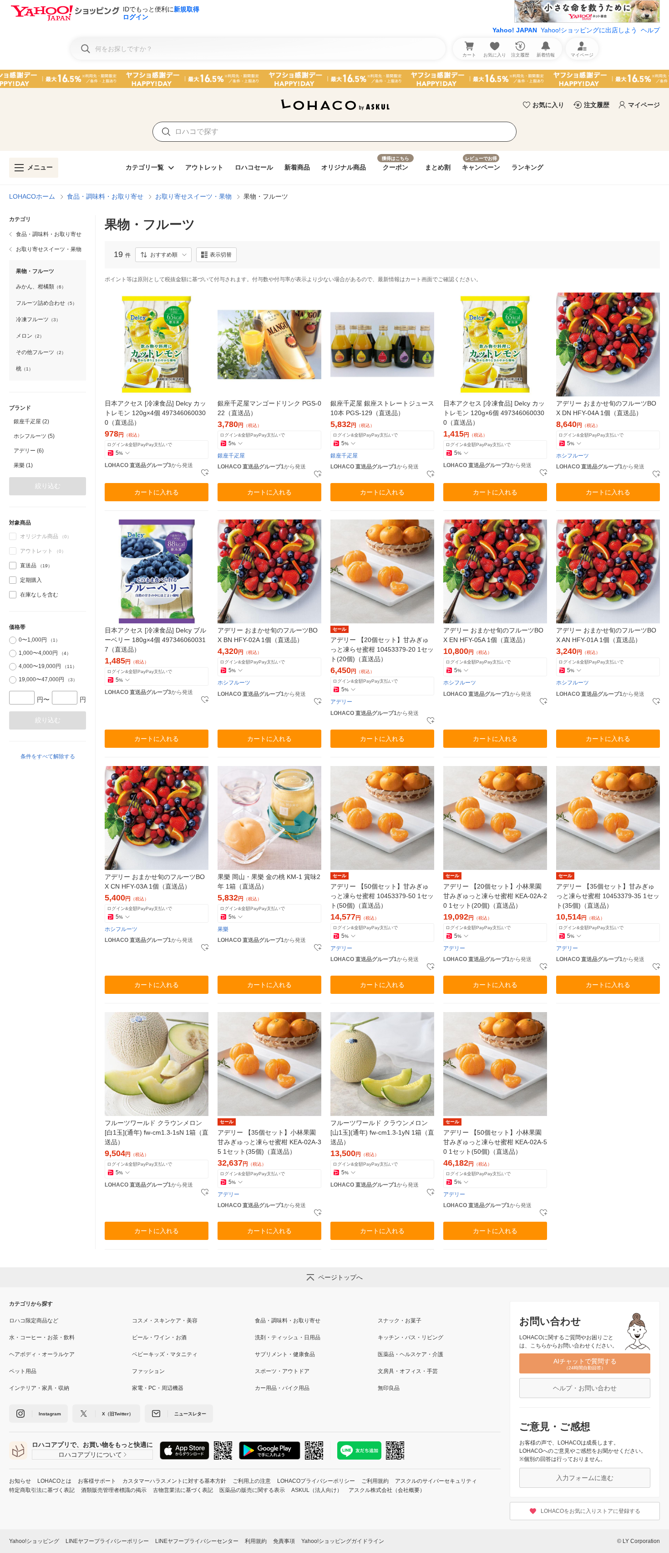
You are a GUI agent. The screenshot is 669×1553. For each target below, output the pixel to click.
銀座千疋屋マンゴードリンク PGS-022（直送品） (269, 408)
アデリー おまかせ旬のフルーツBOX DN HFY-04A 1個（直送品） (606, 408)
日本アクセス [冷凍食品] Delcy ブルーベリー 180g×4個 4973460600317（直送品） (155, 640)
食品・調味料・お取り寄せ (105, 196)
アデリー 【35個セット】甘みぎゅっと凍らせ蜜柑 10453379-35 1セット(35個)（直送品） (607, 896)
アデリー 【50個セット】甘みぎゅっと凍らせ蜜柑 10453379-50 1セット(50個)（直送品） (382, 896)
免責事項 (284, 1541)
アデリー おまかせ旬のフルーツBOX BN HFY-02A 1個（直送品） (268, 635)
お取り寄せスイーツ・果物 (193, 196)
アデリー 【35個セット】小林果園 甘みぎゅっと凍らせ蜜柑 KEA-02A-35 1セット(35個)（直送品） (269, 1142)
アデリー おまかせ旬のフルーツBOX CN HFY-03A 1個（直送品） (155, 881)
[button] (163, 254)
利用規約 (256, 1541)
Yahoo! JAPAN (514, 30)
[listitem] (47, 234)
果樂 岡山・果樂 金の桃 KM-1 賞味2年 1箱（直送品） (269, 881)
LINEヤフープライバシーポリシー (107, 1541)
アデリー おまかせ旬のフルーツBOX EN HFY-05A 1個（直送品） (493, 635)
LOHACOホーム (32, 196)
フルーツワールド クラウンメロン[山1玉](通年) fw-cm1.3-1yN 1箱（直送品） (382, 1132)
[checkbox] (12, 565)
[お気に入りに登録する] (204, 473)
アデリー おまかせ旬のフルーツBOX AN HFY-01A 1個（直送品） (606, 635)
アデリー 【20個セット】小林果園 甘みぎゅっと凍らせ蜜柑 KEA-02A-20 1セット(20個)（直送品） (495, 896)
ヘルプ (650, 30)
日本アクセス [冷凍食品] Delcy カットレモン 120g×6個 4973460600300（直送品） (494, 413)
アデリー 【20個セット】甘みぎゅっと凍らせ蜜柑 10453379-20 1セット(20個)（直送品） (382, 649)
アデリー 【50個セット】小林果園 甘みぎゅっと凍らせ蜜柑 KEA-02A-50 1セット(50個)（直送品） (495, 1142)
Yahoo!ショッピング (34, 1541)
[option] (47, 422)
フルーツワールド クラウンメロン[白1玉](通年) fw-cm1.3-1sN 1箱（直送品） (156, 1132)
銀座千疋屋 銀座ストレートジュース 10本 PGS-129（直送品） (382, 408)
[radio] (12, 640)
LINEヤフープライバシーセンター (196, 1541)
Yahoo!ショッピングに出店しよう (589, 30)
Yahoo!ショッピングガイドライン (342, 1541)
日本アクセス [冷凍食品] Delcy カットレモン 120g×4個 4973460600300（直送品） (155, 413)
